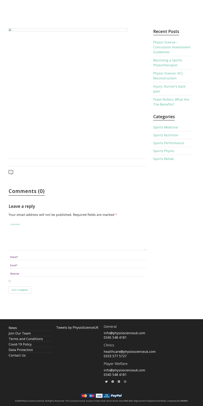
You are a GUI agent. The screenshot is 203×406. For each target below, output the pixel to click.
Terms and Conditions (26, 338)
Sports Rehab (163, 158)
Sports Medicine (165, 127)
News (13, 327)
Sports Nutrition (165, 135)
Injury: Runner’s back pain (169, 88)
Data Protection (21, 349)
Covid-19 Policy (20, 344)
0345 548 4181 (115, 337)
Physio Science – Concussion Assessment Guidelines (172, 47)
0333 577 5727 (115, 356)
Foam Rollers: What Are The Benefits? (171, 101)
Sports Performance (168, 143)
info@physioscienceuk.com (124, 333)
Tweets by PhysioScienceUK (77, 327)
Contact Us (17, 355)
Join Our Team (20, 333)
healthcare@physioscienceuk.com (130, 351)
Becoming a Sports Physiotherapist (167, 62)
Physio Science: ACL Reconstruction (168, 75)
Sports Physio (163, 151)
